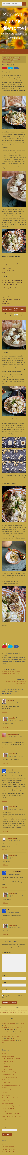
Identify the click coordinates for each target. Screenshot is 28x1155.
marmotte (12, 718)
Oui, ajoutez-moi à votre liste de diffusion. (12, 997)
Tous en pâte (5, 1032)
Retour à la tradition (7, 1103)
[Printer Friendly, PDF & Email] (6, 644)
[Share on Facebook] (16, 68)
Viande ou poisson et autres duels (11, 1116)
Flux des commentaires (8, 1149)
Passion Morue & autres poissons (11, 1098)
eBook (22, 1023)
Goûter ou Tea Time (7, 1080)
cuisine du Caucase (13, 657)
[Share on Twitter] (10, 68)
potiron (4, 661)
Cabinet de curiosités (8, 1056)
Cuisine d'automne (7, 1061)
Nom (4, 975)
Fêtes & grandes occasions (9, 1077)
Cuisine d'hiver (6, 1066)
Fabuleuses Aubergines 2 (9, 1023)
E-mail (4, 982)
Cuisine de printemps (8, 1069)
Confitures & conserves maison (11, 1058)
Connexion (5, 1144)
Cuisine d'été (5, 1064)
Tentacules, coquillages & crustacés (12, 1106)
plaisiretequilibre (12, 734)
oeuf (9, 659)
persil (24, 659)
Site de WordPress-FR (8, 1152)
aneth (5, 657)
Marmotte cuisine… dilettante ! (14, 21)
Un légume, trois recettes (9, 1111)
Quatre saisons (6, 1100)
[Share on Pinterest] (4, 68)
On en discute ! (6, 1095)
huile (5, 659)
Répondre (4, 712)
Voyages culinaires (7, 1119)
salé (7, 661)
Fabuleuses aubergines (8, 1040)
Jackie (9, 770)
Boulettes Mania (6, 1053)
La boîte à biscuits (7, 1082)
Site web (4, 989)
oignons (13, 659)
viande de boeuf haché (15, 661)
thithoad (10, 700)
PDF (5, 1025)
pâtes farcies (18, 659)
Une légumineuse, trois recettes (11, 1113)
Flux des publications (8, 1146)
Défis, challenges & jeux (8, 1074)
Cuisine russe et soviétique (11, 653)
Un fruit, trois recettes (8, 1108)
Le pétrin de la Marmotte (9, 1090)
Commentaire (6, 952)
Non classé (5, 1092)
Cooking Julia (11, 838)
